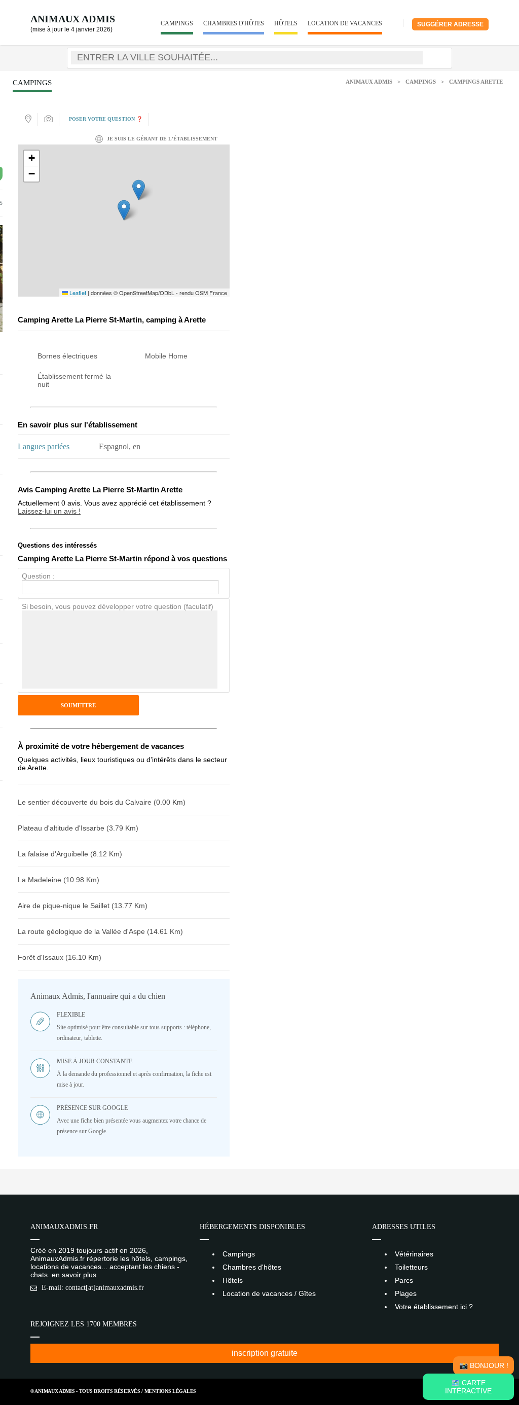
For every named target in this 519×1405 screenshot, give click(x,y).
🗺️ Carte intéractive (468, 1387)
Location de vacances (345, 23)
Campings (177, 23)
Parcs (404, 1280)
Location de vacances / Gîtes (269, 1293)
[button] (124, 210)
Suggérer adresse (450, 24)
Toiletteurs (411, 1267)
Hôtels (286, 23)
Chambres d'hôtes (233, 23)
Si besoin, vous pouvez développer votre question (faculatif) (117, 606)
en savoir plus (74, 1275)
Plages (406, 1293)
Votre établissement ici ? (434, 1307)
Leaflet (77, 293)
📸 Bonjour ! (483, 1365)
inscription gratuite (265, 1353)
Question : (38, 576)
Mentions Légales (170, 1391)
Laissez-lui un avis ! (49, 511)
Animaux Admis (72, 18)
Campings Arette (476, 82)
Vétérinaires (414, 1254)
